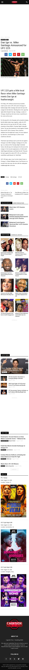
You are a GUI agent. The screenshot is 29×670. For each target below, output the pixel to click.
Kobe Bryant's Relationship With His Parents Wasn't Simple (7, 254)
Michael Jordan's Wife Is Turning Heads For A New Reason (21, 274)
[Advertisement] (14, 20)
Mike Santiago (14, 177)
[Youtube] (22, 659)
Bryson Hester (12, 440)
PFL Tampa (4, 478)
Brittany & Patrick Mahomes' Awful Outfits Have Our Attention (21, 315)
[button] (27, 2)
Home (2, 37)
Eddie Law (9, 458)
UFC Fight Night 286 (6, 567)
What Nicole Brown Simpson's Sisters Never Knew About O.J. (20, 254)
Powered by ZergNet (16, 234)
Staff (9, 372)
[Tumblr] (14, 659)
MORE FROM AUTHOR (18, 203)
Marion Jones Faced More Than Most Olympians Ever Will (21, 295)
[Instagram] (10, 659)
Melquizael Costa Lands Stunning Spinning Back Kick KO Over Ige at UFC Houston (18, 216)
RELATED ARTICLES (6, 203)
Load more (14, 469)
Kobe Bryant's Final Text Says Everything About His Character (7, 274)
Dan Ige (7, 177)
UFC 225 (20, 177)
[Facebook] (6, 659)
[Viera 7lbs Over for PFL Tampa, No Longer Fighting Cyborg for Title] (14, 366)
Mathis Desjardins (10, 466)
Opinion (2, 211)
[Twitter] (18, 659)
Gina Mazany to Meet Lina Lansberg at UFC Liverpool (21, 193)
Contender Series (4, 440)
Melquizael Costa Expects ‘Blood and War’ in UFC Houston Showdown (18, 224)
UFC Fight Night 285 (6, 522)
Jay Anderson (5, 50)
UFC (7, 39)
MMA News (3, 39)
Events (2, 218)
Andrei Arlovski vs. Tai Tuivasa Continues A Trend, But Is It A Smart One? (7, 195)
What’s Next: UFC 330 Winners (10, 464)
